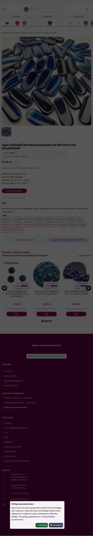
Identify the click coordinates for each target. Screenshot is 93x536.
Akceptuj (43, 525)
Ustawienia (57, 525)
